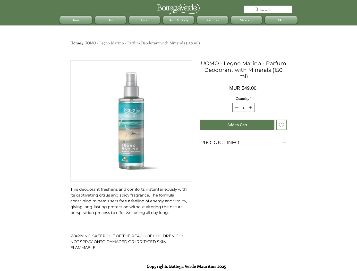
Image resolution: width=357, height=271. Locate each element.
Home (75, 42)
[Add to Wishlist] (281, 125)
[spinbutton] (243, 107)
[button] (111, 20)
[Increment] (251, 107)
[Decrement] (236, 107)
